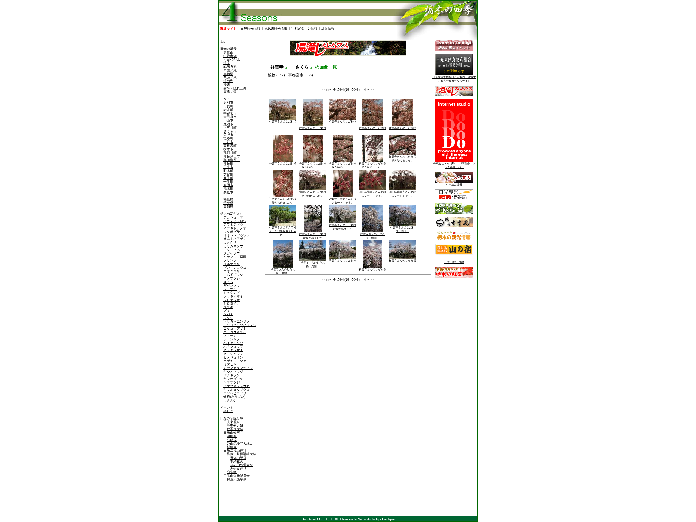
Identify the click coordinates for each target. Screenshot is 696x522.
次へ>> (369, 90)
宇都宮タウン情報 (304, 28)
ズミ (226, 310)
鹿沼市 (228, 124)
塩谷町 (228, 138)
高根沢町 (230, 146)
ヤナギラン (231, 375)
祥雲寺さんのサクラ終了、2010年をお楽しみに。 (282, 231)
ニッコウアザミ (234, 328)
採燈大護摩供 (236, 479)
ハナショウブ (233, 346)
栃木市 (228, 149)
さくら (228, 282)
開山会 (232, 436)
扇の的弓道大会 (241, 465)
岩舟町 (228, 110)
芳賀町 (228, 174)
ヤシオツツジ (233, 372)
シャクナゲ (231, 293)
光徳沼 (228, 74)
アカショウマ (233, 217)
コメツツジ (231, 278)
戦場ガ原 (230, 66)
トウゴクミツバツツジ (239, 325)
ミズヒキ (230, 364)
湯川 (226, 84)
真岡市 (228, 185)
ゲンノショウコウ (236, 268)
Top (222, 41)
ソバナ (228, 314)
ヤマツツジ (231, 382)
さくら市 (230, 131)
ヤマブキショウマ (236, 386)
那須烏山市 (231, 156)
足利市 (228, 102)
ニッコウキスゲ (234, 332)
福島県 (228, 199)
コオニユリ (231, 271)
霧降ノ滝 (230, 92)
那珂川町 (230, 153)
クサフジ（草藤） (236, 257)
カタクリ (230, 242)
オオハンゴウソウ (236, 235)
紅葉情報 (327, 28)
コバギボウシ (233, 275)
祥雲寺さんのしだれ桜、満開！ (372, 236)
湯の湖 (228, 81)
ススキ (228, 307)
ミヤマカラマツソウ (238, 368)
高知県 (228, 206)
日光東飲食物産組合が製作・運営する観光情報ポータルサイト (454, 79)
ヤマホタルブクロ (236, 390)
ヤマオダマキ (233, 379)
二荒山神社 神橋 (454, 262)
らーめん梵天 (454, 184)
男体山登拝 (238, 458)
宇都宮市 (230, 113)
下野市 (228, 142)
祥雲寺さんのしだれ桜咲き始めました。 (312, 165)
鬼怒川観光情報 (275, 28)
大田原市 (230, 117)
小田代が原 (231, 59)
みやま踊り (238, 468)
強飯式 (232, 440)
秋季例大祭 (235, 429)
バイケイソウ (233, 343)
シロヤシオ (231, 300)
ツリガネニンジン (236, 321)
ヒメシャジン (233, 354)
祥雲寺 (277, 67)
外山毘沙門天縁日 (240, 443)
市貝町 (228, 106)
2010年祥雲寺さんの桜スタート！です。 (342, 200)
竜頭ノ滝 (230, 77)
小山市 (228, 120)
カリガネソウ (233, 246)
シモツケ (230, 289)
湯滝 (226, 63)
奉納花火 (236, 461)
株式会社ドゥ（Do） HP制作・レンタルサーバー (454, 165)
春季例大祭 (235, 425)
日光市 (228, 167)
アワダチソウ (233, 224)
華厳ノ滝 (230, 70)
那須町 (228, 163)
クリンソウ (231, 260)
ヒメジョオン (233, 357)
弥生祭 (232, 472)
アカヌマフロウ (234, 221)
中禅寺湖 (230, 56)
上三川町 (230, 128)
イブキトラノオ (234, 228)
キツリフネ (231, 250)
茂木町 (228, 188)
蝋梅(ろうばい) (234, 397)
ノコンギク (231, 339)
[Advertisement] (306, 328)
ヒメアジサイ (233, 350)
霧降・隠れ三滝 (234, 88)
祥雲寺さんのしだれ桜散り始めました (312, 236)
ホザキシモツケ (234, 361)
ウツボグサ (231, 232)
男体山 (228, 52)
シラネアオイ (233, 296)
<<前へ (327, 90)
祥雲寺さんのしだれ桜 (282, 121)
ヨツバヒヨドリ (234, 393)
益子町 (228, 178)
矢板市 (228, 192)
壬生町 (228, 181)
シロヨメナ (231, 303)
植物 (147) (276, 75)
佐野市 (228, 135)
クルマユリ (231, 264)
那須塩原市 (231, 160)
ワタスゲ (230, 400)
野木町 (228, 171)
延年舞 (232, 447)
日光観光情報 (250, 28)
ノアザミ (230, 336)
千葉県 (228, 203)
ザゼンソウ (231, 285)
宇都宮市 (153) (300, 75)
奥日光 (228, 411)
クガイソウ (231, 253)
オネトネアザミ (234, 239)
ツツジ (228, 318)
